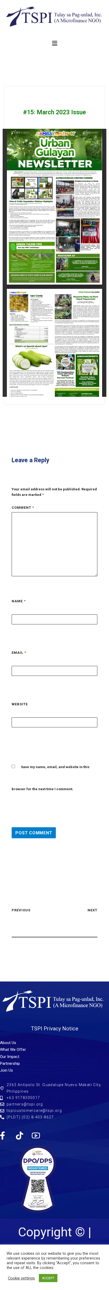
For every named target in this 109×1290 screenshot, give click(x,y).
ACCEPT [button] (48, 1278)
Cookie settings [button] (21, 1278)
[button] (54, 44)
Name (19, 601)
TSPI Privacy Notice (54, 1028)
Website (20, 704)
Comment (23, 508)
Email (19, 653)
